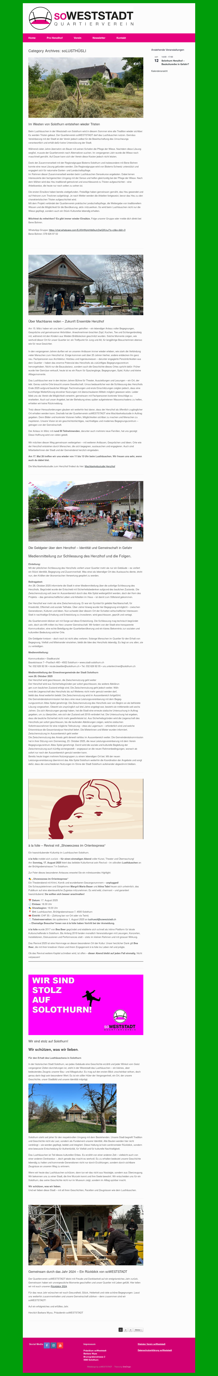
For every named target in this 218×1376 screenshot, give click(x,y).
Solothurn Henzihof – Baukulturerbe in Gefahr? (175, 62)
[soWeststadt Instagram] (53, 1345)
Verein (77, 38)
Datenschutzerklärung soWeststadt (155, 1350)
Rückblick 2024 (59, 1286)
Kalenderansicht (159, 71)
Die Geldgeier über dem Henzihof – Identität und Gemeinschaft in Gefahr (80, 547)
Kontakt (121, 38)
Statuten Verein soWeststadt (151, 1343)
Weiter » (138, 1330)
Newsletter (99, 38)
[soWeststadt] (80, 18)
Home (32, 38)
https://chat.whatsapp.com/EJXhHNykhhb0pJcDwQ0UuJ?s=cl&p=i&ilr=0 (87, 230)
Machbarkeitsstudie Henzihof (100, 466)
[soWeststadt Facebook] (47, 1345)
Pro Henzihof (55, 38)
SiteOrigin (127, 1366)
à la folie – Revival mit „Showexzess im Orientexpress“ (66, 845)
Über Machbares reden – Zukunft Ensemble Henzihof (66, 321)
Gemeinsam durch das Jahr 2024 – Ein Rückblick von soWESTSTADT (77, 1271)
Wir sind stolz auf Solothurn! (48, 1041)
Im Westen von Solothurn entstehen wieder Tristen (64, 124)
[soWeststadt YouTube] (60, 1345)
